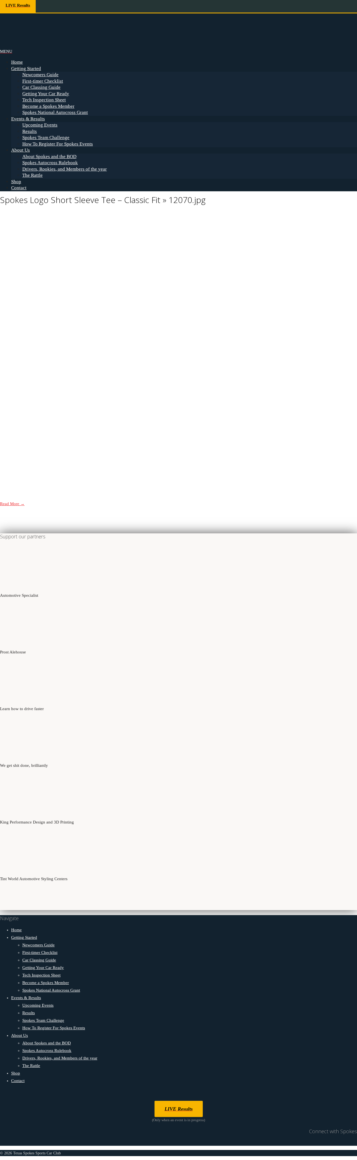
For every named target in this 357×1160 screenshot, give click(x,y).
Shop (16, 181)
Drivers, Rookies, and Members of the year (64, 169)
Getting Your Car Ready (45, 93)
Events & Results (28, 118)
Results (29, 131)
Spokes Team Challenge (45, 137)
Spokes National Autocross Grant (55, 112)
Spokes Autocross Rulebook (50, 162)
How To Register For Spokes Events (57, 144)
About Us (20, 150)
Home (17, 62)
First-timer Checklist (42, 81)
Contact (18, 187)
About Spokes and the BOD (49, 156)
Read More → (12, 504)
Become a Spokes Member (48, 106)
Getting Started (26, 68)
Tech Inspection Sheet (44, 99)
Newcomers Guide (40, 74)
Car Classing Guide (41, 87)
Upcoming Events (39, 125)
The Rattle (32, 175)
